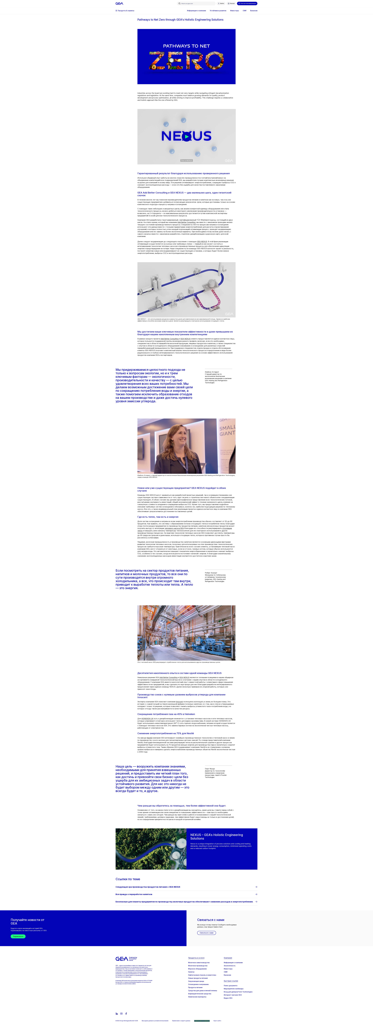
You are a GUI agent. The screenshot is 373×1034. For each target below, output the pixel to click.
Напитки (191, 972)
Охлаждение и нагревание (198, 984)
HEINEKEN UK (147, 719)
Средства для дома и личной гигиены (202, 991)
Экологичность (229, 966)
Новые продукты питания (198, 978)
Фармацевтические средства (199, 994)
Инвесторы (228, 969)
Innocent (179, 702)
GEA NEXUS (202, 242)
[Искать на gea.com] (179, 3)
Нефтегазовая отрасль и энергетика (202, 975)
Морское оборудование (197, 969)
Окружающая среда (196, 981)
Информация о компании (233, 963)
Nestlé (149, 738)
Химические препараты (197, 997)
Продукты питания (195, 987)
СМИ (225, 972)
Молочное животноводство (199, 963)
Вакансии (227, 975)
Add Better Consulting (186, 222)
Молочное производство (197, 966)
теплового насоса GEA (174, 528)
